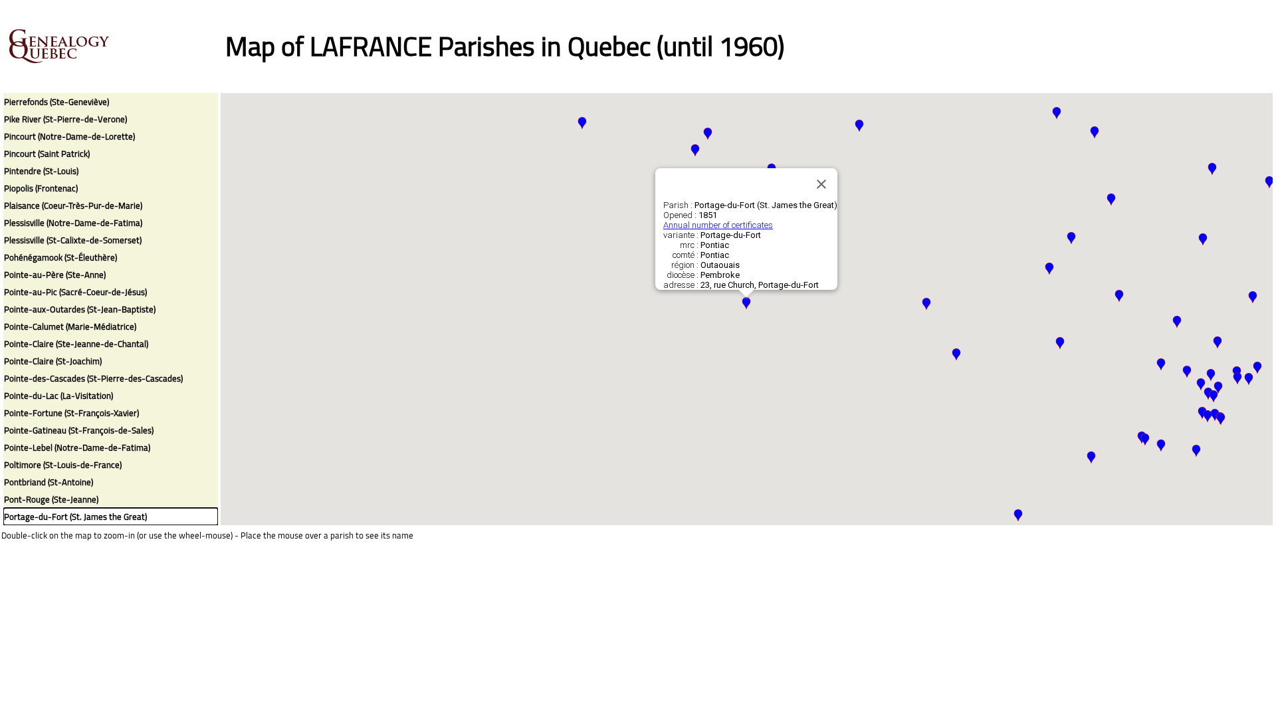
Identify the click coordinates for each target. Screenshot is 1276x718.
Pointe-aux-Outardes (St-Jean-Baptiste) (80, 309)
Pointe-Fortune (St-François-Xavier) (71, 413)
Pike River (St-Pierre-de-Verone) (65, 119)
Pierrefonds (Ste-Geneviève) (56, 102)
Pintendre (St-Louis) (41, 171)
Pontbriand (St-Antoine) (48, 482)
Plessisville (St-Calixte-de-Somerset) (73, 240)
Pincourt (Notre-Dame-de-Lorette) (69, 136)
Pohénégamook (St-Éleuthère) (60, 257)
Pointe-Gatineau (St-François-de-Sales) (79, 430)
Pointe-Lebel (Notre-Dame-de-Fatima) (77, 447)
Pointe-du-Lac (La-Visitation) (58, 396)
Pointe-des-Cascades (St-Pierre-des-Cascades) (93, 378)
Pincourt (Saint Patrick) (47, 154)
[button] (1145, 439)
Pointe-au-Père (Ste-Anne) (55, 275)
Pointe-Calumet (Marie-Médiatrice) (70, 326)
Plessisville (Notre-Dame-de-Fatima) (73, 223)
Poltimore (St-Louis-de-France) (63, 465)
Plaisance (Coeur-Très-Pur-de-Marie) (73, 205)
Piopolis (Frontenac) (41, 188)
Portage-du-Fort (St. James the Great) (75, 517)
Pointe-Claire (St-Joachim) (53, 361)
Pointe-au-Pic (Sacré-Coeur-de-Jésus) (75, 292)
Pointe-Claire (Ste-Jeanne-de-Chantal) (76, 344)
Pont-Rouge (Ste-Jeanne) (51, 499)
